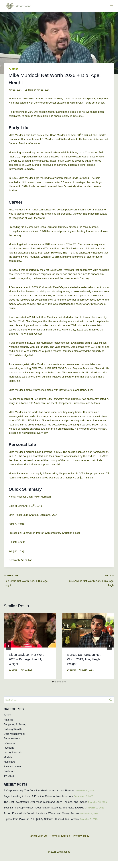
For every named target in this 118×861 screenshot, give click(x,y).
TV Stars (13, 69)
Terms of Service (60, 835)
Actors (7, 715)
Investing (9, 747)
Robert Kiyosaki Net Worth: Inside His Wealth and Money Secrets (41, 813)
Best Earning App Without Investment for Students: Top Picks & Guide (44, 807)
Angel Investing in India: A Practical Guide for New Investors (38, 796)
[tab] (53, 681)
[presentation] (30, 630)
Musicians (9, 761)
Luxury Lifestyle (13, 752)
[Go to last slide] (8, 646)
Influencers (10, 743)
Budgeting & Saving (15, 724)
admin (15, 670)
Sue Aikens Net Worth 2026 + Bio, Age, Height (91, 581)
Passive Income (13, 766)
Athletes (8, 719)
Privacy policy (81, 835)
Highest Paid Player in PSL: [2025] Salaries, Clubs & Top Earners (41, 819)
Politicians (10, 771)
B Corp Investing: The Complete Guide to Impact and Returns (39, 790)
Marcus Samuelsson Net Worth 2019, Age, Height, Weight (84, 659)
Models (8, 757)
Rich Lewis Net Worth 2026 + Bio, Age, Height (26, 581)
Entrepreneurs (12, 738)
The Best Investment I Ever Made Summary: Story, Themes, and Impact (45, 802)
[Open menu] (111, 6)
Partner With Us (38, 835)
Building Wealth (13, 729)
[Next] (109, 646)
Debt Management (14, 733)
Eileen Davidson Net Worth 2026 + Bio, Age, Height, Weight (27, 659)
